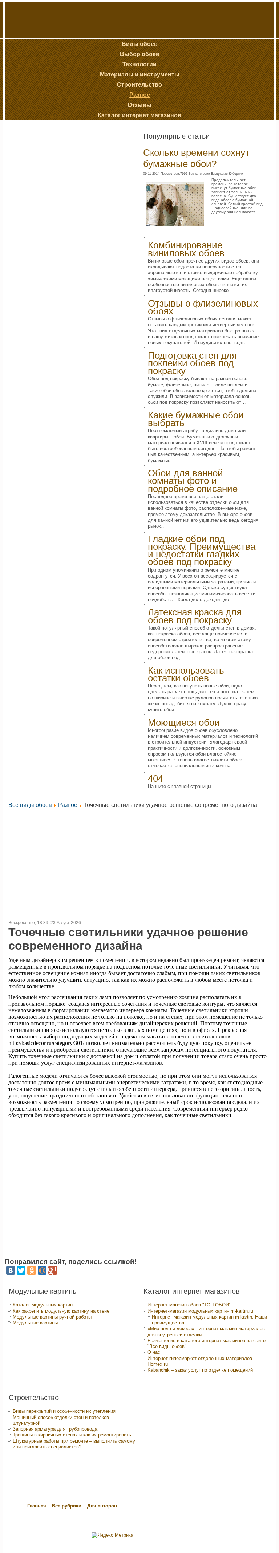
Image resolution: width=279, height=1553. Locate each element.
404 (155, 778)
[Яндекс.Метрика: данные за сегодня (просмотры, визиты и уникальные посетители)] (112, 1535)
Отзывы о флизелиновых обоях (203, 307)
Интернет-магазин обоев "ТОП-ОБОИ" (189, 1305)
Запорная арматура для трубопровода (55, 1429)
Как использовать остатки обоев (186, 674)
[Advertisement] (55, 247)
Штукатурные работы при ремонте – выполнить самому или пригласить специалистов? (74, 1444)
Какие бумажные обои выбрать (196, 419)
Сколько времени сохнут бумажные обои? (196, 158)
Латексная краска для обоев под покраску (195, 616)
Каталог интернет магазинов (139, 115)
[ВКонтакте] (10, 1270)
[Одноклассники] (31, 1270)
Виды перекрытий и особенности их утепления (64, 1411)
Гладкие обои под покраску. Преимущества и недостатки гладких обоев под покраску (201, 550)
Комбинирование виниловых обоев (186, 249)
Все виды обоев (30, 805)
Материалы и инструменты (139, 74)
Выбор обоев (139, 54)
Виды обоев (140, 44)
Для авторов (102, 1506)
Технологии (139, 64)
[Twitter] (21, 1270)
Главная (36, 1506)
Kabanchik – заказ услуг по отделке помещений (200, 1370)
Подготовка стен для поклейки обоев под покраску (192, 363)
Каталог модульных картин (43, 1305)
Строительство (139, 85)
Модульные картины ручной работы (52, 1317)
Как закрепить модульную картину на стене (61, 1311)
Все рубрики (67, 1506)
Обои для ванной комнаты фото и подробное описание (193, 481)
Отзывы (139, 105)
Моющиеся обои (184, 722)
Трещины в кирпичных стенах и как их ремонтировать (72, 1435)
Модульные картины (35, 1322)
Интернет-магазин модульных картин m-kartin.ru (200, 1311)
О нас (153, 1352)
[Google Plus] (52, 1270)
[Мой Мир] (42, 1270)
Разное (139, 95)
